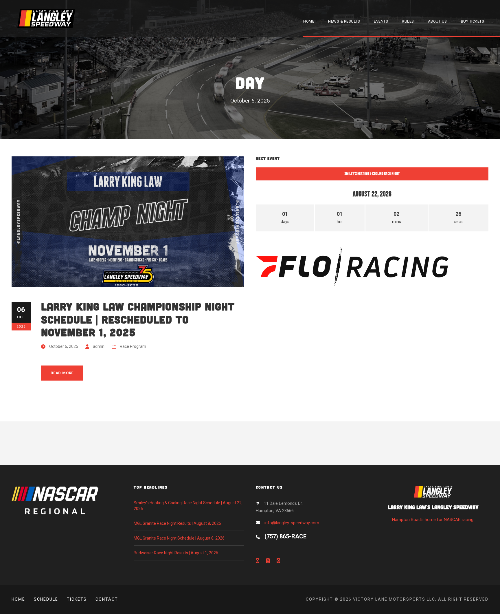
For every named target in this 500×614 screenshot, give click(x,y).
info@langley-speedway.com (291, 522)
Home (18, 599)
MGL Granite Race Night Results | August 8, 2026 (177, 523)
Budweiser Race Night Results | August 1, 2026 (176, 553)
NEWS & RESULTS (344, 21)
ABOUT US (437, 21)
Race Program (133, 346)
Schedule (46, 599)
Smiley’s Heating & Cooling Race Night (372, 173)
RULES (408, 21)
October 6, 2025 (63, 346)
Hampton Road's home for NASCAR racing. (433, 513)
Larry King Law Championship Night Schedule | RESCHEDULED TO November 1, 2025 (138, 319)
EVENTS (381, 21)
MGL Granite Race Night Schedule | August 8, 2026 (179, 538)
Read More (62, 373)
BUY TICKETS (472, 21)
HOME (308, 21)
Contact (106, 599)
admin (98, 346)
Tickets (77, 599)
